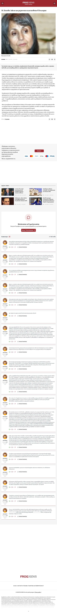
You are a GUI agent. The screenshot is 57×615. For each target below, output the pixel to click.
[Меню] (54, 3)
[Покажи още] (28, 611)
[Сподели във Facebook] (52, 59)
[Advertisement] (28, 547)
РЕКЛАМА (25, 586)
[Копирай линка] (49, 59)
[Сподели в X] (55, 59)
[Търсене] (2, 3)
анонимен (5, 246)
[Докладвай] (15, 247)
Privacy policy (38, 592)
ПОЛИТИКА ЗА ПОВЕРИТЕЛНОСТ (36, 586)
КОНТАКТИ (20, 586)
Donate (39, 151)
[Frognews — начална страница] (28, 576)
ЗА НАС (15, 586)
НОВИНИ (3, 59)
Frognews (7, 119)
